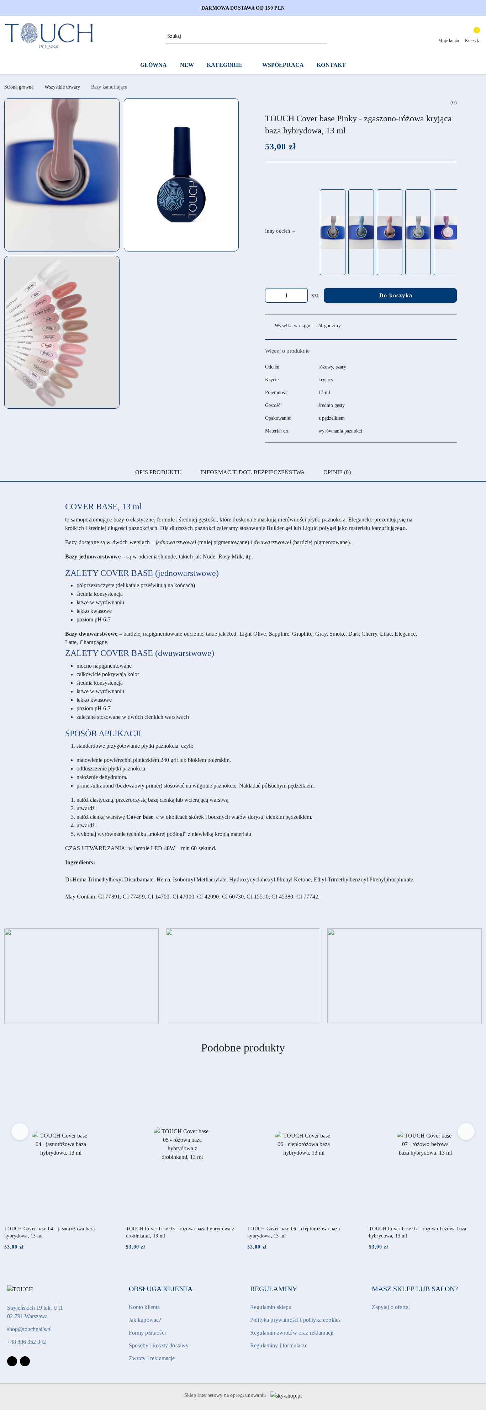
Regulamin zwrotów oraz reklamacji (291, 1333)
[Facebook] (12, 1361)
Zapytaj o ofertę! (391, 1307)
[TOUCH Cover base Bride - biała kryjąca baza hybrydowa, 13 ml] (418, 232)
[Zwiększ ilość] (302, 295)
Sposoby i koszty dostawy (159, 1345)
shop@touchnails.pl (29, 1329)
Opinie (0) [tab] (337, 472)
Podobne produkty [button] (243, 1047)
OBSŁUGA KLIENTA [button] (160, 1289)
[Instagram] (25, 1361)
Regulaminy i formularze (278, 1345)
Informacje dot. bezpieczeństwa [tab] (252, 472)
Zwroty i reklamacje (152, 1358)
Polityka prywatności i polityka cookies (295, 1320)
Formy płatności (147, 1333)
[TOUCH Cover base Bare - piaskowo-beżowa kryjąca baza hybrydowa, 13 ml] (332, 232)
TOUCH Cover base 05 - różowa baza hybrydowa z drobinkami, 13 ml (180, 1232)
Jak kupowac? (145, 1320)
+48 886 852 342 (26, 1342)
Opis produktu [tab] (158, 472)
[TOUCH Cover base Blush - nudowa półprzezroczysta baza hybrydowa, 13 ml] (389, 232)
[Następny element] (448, 232)
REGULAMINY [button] (273, 1289)
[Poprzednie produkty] (20, 1131)
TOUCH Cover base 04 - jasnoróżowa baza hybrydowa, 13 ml (49, 1232)
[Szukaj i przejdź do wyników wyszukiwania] (323, 36)
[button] (62, 174)
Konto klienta (144, 1307)
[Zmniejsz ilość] (270, 295)
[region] (387, 232)
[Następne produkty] (466, 1131)
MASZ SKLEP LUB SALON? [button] (415, 1289)
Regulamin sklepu (271, 1307)
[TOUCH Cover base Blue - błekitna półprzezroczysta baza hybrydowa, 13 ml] (361, 232)
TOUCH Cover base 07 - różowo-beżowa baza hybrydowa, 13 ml (417, 1232)
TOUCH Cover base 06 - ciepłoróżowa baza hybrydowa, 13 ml (293, 1232)
